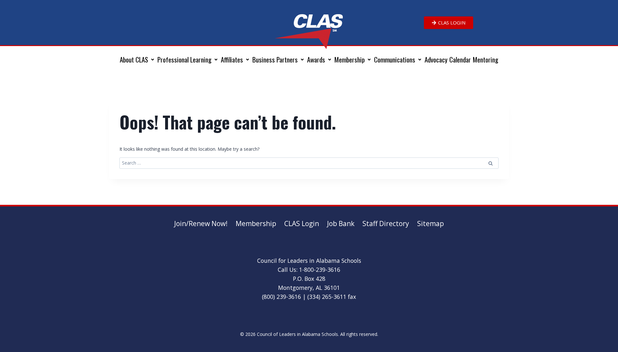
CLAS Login (301, 223)
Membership (256, 223)
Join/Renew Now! (201, 223)
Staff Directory (385, 223)
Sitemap (430, 223)
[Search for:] (309, 163)
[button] (137, 59)
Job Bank (340, 223)
